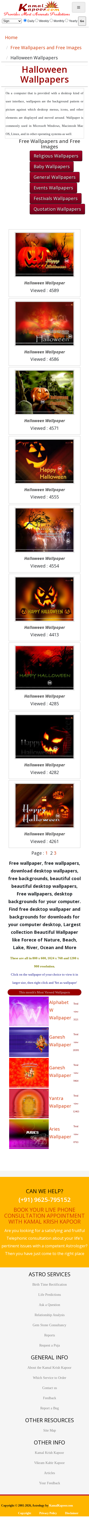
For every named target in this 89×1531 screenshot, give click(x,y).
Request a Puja (49, 1345)
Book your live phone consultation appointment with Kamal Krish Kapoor (44, 1215)
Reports (49, 1335)
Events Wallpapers (53, 188)
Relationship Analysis (50, 1315)
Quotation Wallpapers (57, 209)
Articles (49, 1473)
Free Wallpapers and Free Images (46, 47)
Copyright (24, 1513)
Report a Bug (49, 1408)
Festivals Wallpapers (56, 198)
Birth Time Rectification (49, 1284)
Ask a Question (49, 1305)
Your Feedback (49, 1483)
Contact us (49, 1388)
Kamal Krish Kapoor (49, 1453)
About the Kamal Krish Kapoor (49, 1368)
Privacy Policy (48, 1513)
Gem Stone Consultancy (49, 1325)
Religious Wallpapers (56, 156)
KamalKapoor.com (61, 1505)
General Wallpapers (55, 177)
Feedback (49, 1398)
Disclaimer (71, 1513)
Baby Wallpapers (52, 166)
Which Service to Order (49, 1378)
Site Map (49, 1430)
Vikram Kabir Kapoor (49, 1463)
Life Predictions (49, 1295)
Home (11, 37)
